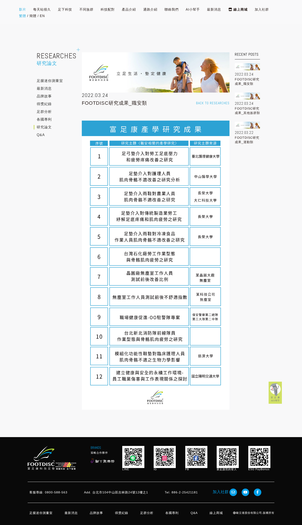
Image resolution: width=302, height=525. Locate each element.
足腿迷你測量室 (50, 81)
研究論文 (44, 127)
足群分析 (44, 112)
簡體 (32, 16)
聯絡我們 (171, 9)
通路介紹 (150, 9)
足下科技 (65, 9)
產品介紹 (129, 9)
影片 (22, 9)
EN (42, 16)
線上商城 (240, 9)
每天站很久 (42, 9)
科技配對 (108, 9)
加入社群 (262, 9)
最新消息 (214, 9)
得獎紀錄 (44, 104)
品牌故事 (44, 96)
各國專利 (44, 119)
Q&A (41, 135)
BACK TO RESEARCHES (212, 103)
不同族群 (86, 9)
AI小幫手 (193, 9)
